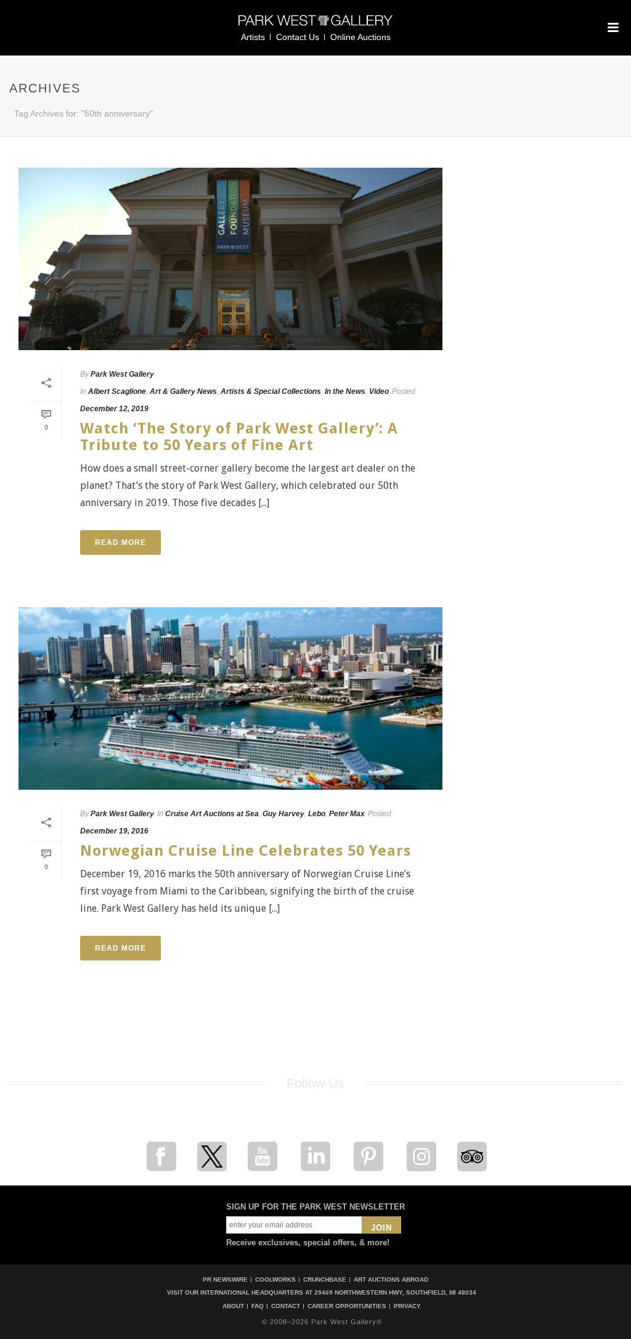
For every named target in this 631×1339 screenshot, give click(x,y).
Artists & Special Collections (271, 391)
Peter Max (347, 813)
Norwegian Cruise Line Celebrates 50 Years (245, 850)
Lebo (316, 813)
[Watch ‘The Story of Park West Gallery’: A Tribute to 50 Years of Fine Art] (230, 259)
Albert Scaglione (117, 391)
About (233, 1306)
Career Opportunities (346, 1306)
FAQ (257, 1306)
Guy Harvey (283, 813)
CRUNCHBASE (324, 1279)
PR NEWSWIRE (225, 1279)
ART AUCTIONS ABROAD (391, 1279)
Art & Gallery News (183, 391)
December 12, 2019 (114, 408)
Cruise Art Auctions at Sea (212, 813)
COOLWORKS (275, 1279)
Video (379, 391)
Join (381, 1227)
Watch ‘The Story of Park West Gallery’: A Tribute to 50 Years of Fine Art (239, 437)
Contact (285, 1306)
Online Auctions (360, 37)
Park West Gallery (122, 374)
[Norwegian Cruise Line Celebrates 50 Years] (230, 698)
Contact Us (297, 37)
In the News (345, 391)
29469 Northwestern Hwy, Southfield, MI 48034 (395, 1292)
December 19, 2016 (114, 831)
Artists (253, 37)
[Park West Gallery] (315, 25)
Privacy (407, 1306)
